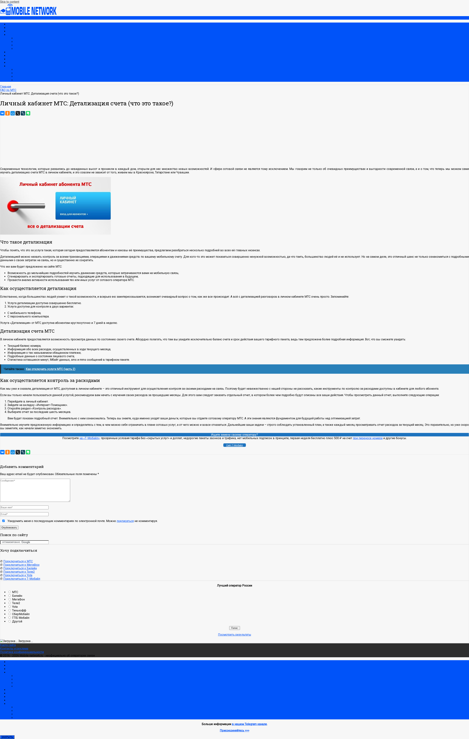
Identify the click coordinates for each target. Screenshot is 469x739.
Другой (17, 621)
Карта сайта (8, 645)
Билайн (12, 55)
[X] (18, 113)
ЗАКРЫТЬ (7, 737)
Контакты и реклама (14, 648)
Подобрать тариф (19, 31)
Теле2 (11, 59)
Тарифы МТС (23, 38)
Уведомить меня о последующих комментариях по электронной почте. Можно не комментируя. (82, 521)
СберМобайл (20, 614)
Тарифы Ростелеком (29, 69)
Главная (12, 24)
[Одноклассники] (7, 113)
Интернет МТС (24, 45)
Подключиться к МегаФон (21, 565)
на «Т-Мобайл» (90, 438)
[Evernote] (28, 113)
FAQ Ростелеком (26, 80)
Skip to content (9, 1)
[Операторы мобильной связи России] (31, 14)
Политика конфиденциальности (22, 652)
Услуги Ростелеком (28, 73)
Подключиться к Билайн (20, 568)
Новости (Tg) (16, 28)
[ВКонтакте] (2, 113)
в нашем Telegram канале (249, 724)
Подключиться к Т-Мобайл (21, 578)
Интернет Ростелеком (30, 76)
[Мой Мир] (12, 113)
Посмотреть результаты (234, 634)
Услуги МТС (23, 41)
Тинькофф (19, 610)
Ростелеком (15, 66)
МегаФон (13, 52)
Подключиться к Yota (17, 575)
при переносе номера (368, 438)
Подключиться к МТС (18, 561)
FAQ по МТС (23, 48)
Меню (4, 18)
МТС (10, 34)
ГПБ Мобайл (20, 617)
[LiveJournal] (23, 113)
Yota (10, 62)
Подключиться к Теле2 (19, 571)
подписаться (125, 521)
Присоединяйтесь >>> (234, 730)
